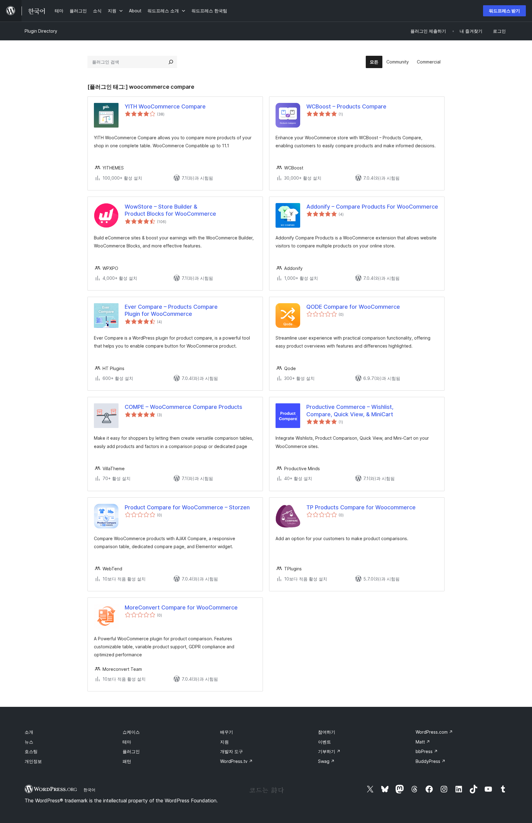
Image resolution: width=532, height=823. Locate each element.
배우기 (226, 732)
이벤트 (324, 741)
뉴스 (29, 741)
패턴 (127, 761)
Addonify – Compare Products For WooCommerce (372, 206)
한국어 (89, 789)
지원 (224, 741)
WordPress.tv (236, 761)
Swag (326, 761)
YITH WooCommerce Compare (165, 106)
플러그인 (131, 751)
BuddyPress (430, 761)
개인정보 (33, 761)
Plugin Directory (41, 31)
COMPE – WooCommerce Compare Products (183, 407)
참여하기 (326, 732)
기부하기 (329, 751)
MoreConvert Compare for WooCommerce (181, 607)
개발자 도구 (231, 751)
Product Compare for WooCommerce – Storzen (187, 507)
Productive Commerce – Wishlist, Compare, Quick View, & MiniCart (349, 410)
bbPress (427, 751)
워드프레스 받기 (504, 10)
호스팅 (31, 751)
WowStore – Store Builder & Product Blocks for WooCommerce (170, 210)
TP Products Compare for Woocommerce (361, 507)
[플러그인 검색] (171, 62)
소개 (29, 732)
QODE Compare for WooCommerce (353, 307)
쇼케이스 (131, 732)
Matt (423, 741)
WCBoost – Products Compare (346, 106)
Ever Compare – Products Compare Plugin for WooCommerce (171, 310)
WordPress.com (434, 732)
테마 (127, 741)
